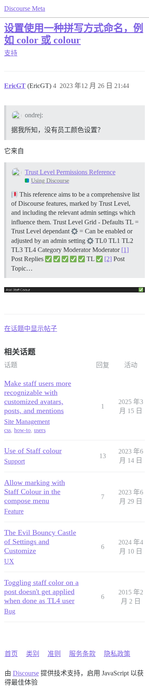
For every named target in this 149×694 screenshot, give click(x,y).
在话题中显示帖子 (30, 328)
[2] (108, 258)
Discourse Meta (24, 8)
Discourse (26, 673)
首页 (11, 653)
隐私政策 (117, 653)
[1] (125, 249)
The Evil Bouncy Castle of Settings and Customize (40, 541)
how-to (22, 430)
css (7, 430)
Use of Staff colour (33, 451)
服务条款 (82, 653)
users (40, 430)
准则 (54, 653)
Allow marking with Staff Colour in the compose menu (34, 491)
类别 (32, 653)
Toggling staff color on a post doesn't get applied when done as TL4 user (41, 591)
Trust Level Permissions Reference (70, 172)
